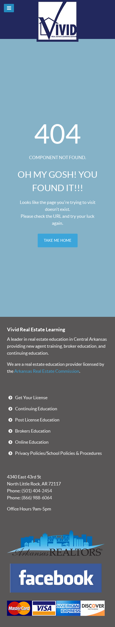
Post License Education (37, 419)
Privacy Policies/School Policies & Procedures (58, 453)
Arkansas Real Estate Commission (46, 371)
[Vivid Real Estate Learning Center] (56, 577)
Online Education (32, 442)
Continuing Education (36, 408)
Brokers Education (33, 430)
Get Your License (31, 397)
